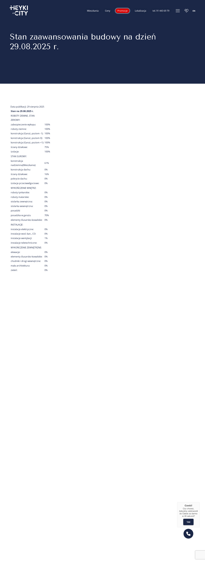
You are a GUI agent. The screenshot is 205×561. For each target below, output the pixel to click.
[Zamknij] (199, 502)
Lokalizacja (140, 10)
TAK (188, 522)
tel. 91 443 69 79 (161, 10)
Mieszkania (93, 10)
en (194, 10)
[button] (188, 534)
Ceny (107, 10)
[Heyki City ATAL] (19, 11)
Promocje (122, 10)
